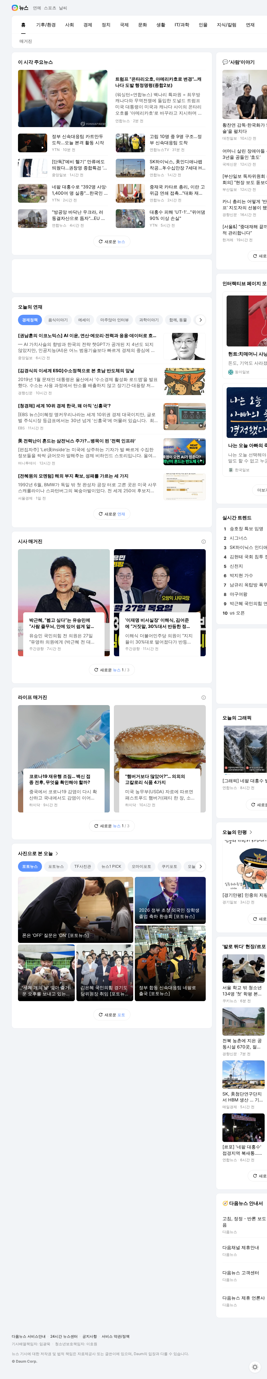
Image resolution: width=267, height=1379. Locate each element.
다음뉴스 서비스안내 (29, 1336)
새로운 (115, 241)
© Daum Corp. (24, 1361)
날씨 (63, 7)
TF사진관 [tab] (82, 866)
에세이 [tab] (84, 319)
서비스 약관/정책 (116, 1336)
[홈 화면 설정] (255, 1367)
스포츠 (50, 7)
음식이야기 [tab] (58, 319)
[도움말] (204, 542)
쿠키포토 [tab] (169, 866)
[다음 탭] (200, 320)
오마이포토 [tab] (141, 866)
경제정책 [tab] (30, 319)
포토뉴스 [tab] (30, 866)
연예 (37, 7)
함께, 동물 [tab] (178, 319)
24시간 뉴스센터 (64, 1336)
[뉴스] (23, 8)
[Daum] (15, 8)
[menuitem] (23, 24)
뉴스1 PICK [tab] (111, 866)
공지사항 (89, 1336)
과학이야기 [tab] (149, 319)
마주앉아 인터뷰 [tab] (114, 319)
